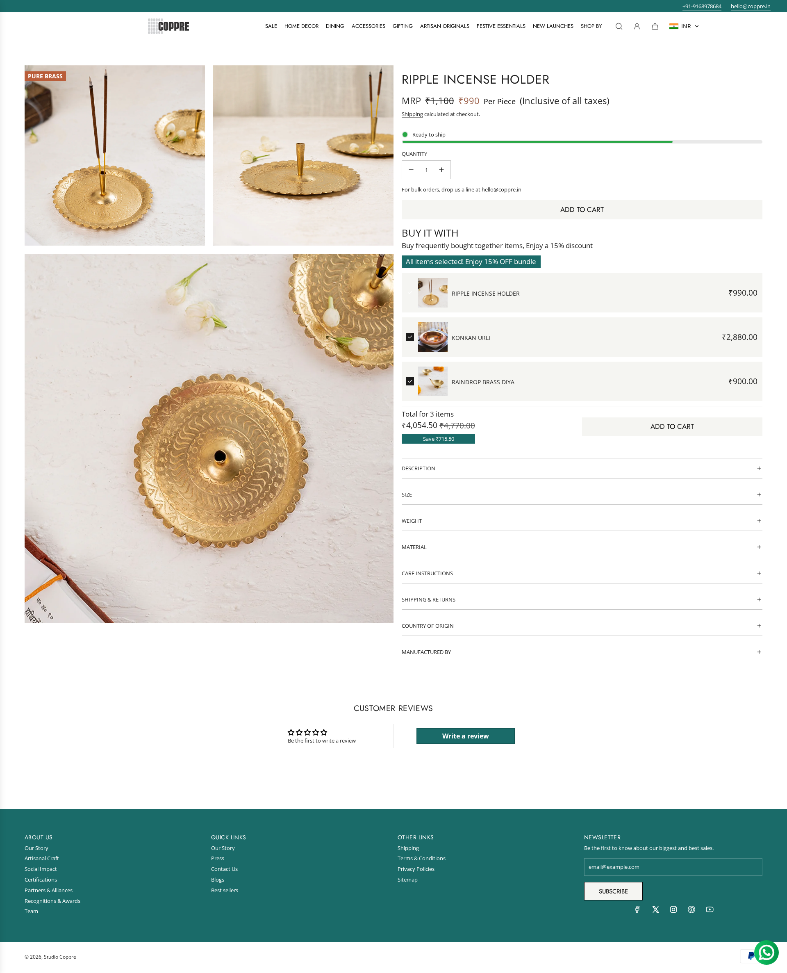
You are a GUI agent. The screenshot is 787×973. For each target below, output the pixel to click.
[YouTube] (710, 911)
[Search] (619, 26)
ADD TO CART (672, 426)
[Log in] (637, 26)
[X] (655, 911)
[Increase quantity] (441, 170)
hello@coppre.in (751, 6)
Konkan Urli (471, 338)
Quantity (414, 153)
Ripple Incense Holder (486, 293)
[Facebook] (637, 911)
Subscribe (613, 891)
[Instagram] (673, 911)
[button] (684, 26)
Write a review (465, 736)
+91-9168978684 (701, 6)
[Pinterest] (691, 911)
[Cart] (655, 26)
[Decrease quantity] (411, 170)
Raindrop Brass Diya (483, 382)
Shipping (412, 114)
